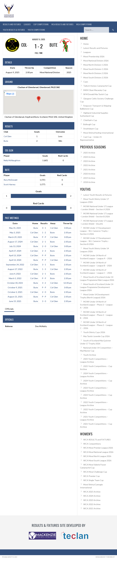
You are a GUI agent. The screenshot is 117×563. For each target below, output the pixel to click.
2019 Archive (89, 178)
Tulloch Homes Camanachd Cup (97, 86)
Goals (45, 156)
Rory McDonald (10, 180)
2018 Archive (89, 182)
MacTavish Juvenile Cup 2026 (96, 336)
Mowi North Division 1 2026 (95, 65)
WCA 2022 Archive (91, 504)
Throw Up (67, 223)
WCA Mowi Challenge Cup (95, 472)
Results (44, 223)
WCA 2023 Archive (91, 500)
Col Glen (7, 136)
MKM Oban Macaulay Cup (94, 90)
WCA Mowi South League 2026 (97, 460)
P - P (44, 237)
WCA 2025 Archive (91, 491)
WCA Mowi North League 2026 (97, 456)
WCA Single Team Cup (93, 480)
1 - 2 (44, 232)
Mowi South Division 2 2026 (95, 77)
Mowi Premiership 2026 (93, 56)
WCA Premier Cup (91, 476)
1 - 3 (44, 269)
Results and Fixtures (12, 24)
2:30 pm (67, 232)
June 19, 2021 (15, 301)
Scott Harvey (9, 184)
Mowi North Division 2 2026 (95, 73)
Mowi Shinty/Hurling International (98, 133)
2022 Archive (89, 165)
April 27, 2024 (15, 251)
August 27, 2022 (15, 269)
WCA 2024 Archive (91, 496)
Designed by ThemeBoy (105, 557)
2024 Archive (89, 157)
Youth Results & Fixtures (14, 29)
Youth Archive (89, 355)
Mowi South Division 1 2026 (95, 69)
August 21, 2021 (15, 296)
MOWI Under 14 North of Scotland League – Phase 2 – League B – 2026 (96, 315)
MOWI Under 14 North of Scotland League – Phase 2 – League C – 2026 (96, 325)
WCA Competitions (92, 444)
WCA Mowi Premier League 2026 (98, 448)
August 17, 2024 (15, 241)
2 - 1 (44, 241)
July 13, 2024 (15, 246)
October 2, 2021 (15, 292)
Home (35, 223)
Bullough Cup (89, 124)
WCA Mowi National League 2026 (98, 452)
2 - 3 (44, 251)
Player (7, 156)
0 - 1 (44, 228)
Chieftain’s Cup (90, 120)
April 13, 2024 (15, 255)
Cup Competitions (41, 24)
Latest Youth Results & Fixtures (97, 195)
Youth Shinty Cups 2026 (94, 332)
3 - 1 (44, 264)
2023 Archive (89, 161)
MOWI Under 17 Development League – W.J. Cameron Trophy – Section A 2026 (95, 231)
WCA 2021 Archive (91, 508)
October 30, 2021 (15, 283)
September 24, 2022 (15, 264)
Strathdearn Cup (90, 128)
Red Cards (63, 156)
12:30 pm (67, 283)
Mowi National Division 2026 (95, 60)
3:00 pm (67, 228)
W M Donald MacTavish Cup (95, 94)
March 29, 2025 (15, 237)
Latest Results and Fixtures (95, 48)
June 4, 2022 (15, 273)
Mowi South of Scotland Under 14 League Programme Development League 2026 (96, 287)
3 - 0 (44, 301)
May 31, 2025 (15, 228)
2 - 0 (44, 246)
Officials (9, 308)
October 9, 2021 (15, 287)
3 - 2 (44, 283)
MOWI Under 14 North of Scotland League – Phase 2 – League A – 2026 (96, 304)
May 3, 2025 (15, 232)
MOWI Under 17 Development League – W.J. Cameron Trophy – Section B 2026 (95, 241)
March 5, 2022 (15, 278)
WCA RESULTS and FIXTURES (62, 24)
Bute (6, 141)
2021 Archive (89, 169)
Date (15, 223)
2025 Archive (89, 152)
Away (52, 223)
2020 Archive (89, 173)
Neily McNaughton (12, 160)
